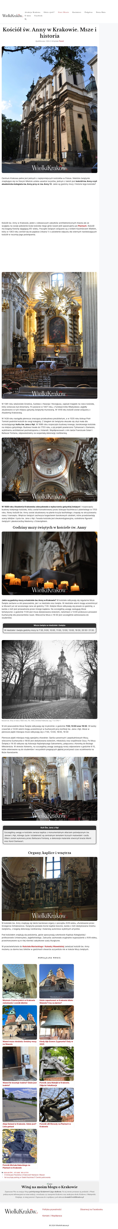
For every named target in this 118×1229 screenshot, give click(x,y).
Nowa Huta (101, 12)
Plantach (82, 226)
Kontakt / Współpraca (52, 1216)
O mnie (28, 16)
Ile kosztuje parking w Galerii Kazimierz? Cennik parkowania (27, 1177)
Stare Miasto (63, 12)
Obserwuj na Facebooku (91, 1209)
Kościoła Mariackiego (33, 946)
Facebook (38, 16)
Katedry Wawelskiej (54, 946)
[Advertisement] (49, 205)
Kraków (8, 1172)
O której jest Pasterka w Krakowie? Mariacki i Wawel (24, 1175)
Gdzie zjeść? (49, 12)
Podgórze (89, 12)
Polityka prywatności (51, 1209)
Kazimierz (76, 12)
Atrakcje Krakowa (32, 12)
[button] (25, 19)
